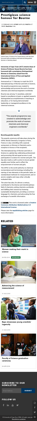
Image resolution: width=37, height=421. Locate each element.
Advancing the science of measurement (13, 286)
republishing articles (20, 210)
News (4, 226)
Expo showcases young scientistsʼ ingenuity (16, 323)
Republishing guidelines (19, 419)
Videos (4, 335)
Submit (28, 391)
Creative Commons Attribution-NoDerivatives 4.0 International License (18, 205)
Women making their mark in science (15, 250)
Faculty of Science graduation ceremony (15, 359)
